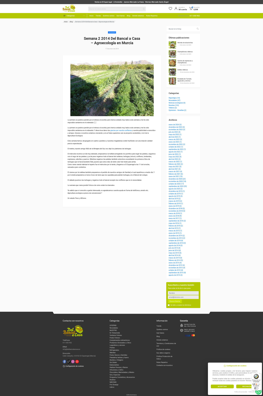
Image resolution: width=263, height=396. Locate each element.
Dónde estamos (138, 16)
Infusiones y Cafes (116, 370)
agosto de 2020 (175, 189)
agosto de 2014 (175, 245)
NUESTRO (113, 330)
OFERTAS (113, 325)
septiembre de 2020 (178, 186)
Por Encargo (114, 385)
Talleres (173, 108)
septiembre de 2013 (177, 273)
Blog (128, 16)
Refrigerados (114, 350)
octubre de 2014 (176, 241)
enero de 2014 (175, 263)
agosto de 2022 (175, 152)
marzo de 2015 (175, 231)
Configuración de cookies (75, 366)
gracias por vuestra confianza (121, 130)
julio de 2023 (174, 132)
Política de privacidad (240, 392)
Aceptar (222, 386)
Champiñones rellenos (185, 52)
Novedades (112, 32)
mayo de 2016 (175, 223)
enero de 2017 (175, 218)
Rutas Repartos (151, 16)
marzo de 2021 (175, 171)
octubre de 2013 (176, 270)
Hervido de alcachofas (185, 43)
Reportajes (174, 98)
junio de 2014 (175, 250)
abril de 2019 (175, 199)
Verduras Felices (116, 335)
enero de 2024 (175, 125)
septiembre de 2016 (177, 221)
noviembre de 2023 (177, 130)
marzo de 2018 (175, 213)
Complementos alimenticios (120, 340)
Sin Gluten (113, 362)
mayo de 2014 (175, 253)
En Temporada (115, 333)
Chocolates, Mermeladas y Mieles (122, 372)
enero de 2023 (175, 142)
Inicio (91, 16)
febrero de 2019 (176, 204)
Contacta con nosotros (164, 365)
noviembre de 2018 (177, 211)
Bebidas (113, 353)
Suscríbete (175, 301)
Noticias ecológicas (177, 103)
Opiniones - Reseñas (177, 110)
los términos (186, 305)
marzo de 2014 (175, 258)
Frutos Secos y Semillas (118, 355)
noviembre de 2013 (177, 268)
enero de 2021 (175, 176)
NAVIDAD (113, 382)
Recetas (174, 105)
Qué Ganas (121, 16)
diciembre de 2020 (177, 179)
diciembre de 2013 (177, 265)
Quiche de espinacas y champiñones (185, 62)
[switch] (256, 388)
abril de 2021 (175, 169)
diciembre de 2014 (177, 236)
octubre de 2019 (176, 194)
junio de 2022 (175, 154)
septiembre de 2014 (177, 243)
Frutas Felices (115, 338)
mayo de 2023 (175, 134)
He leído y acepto (180, 305)
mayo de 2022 (175, 157)
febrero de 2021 (176, 174)
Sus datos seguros (163, 353)
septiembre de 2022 (177, 149)
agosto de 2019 (175, 196)
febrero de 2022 (176, 164)
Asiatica (112, 380)
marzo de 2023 (175, 139)
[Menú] (259, 374)
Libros (112, 387)
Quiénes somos (108, 16)
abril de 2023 (175, 137)
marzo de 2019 (175, 201)
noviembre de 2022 (177, 144)
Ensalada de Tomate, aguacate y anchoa (185, 80)
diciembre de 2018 (177, 208)
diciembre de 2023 (177, 127)
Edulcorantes (114, 365)
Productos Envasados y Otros (120, 343)
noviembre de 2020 (177, 181)
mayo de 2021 (175, 167)
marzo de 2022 (175, 162)
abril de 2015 (175, 228)
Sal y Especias (115, 375)
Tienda (98, 16)
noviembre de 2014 (177, 238)
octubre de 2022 (176, 147)
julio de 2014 (174, 248)
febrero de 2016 (176, 226)
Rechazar (247, 386)
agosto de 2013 (175, 275)
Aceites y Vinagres (116, 360)
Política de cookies (254, 392)
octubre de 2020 (176, 184)
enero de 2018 (175, 216)
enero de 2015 (175, 233)
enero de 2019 (175, 206)
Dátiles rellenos (183, 70)
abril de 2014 (175, 255)
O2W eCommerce (131, 395)
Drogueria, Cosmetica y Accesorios (122, 377)
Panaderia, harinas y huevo (119, 357)
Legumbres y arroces (117, 345)
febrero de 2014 (176, 260)
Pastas (112, 348)
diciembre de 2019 (177, 191)
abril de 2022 (175, 159)
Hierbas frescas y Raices (119, 367)
